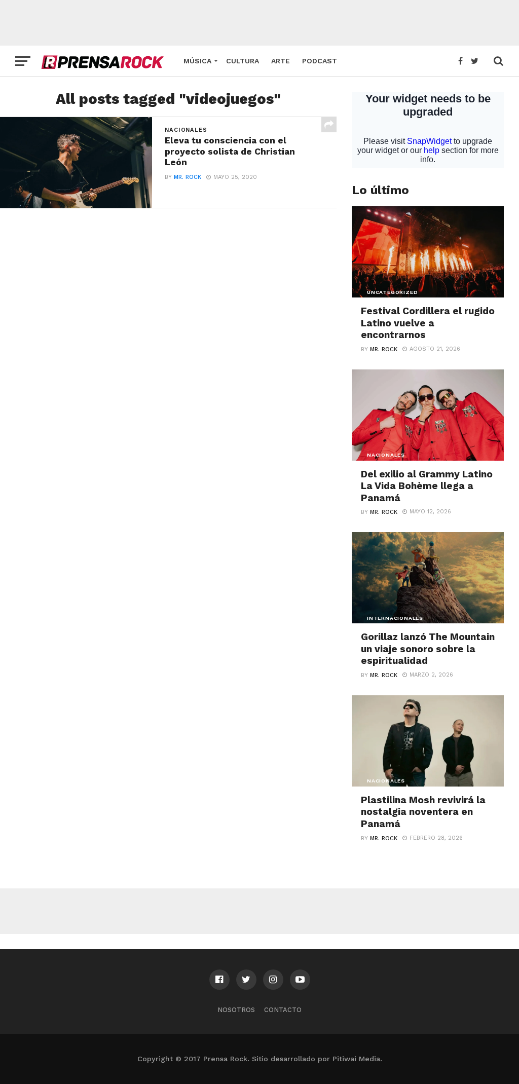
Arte (280, 61)
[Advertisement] (259, 23)
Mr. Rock (187, 177)
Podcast (319, 61)
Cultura (242, 61)
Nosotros (236, 1010)
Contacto (283, 1010)
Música (197, 61)
